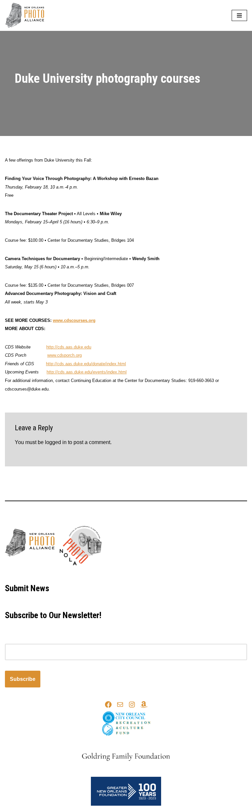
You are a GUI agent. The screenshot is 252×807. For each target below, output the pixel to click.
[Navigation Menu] (239, 15)
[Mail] (120, 704)
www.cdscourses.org (74, 320)
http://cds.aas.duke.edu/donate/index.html (86, 363)
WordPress (149, 573)
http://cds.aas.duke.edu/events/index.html (87, 372)
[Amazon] (144, 704)
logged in (56, 442)
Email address (21, 639)
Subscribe (22, 679)
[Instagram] (132, 704)
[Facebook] (108, 704)
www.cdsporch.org (64, 355)
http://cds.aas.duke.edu (68, 347)
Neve (96, 573)
